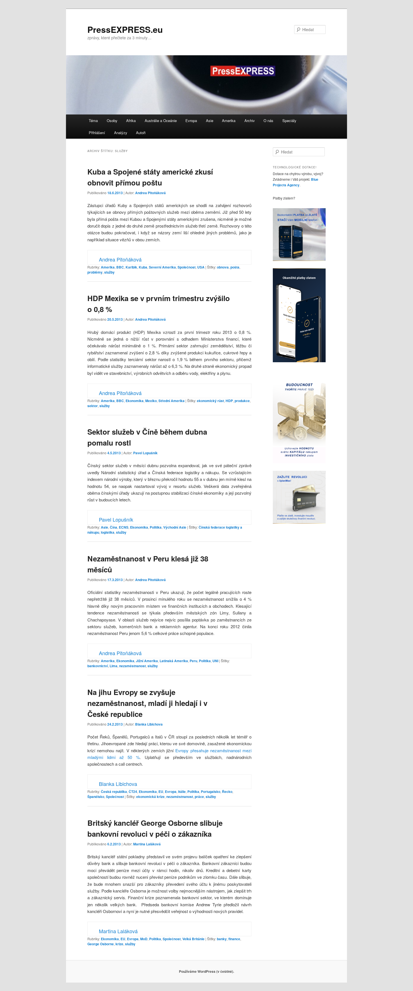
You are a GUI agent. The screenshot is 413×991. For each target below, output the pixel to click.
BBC (120, 267)
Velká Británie (193, 938)
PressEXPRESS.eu (125, 29)
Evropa (191, 120)
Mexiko (151, 400)
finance (234, 938)
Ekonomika (135, 400)
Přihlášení (97, 132)
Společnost (187, 267)
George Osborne (100, 943)
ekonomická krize (150, 796)
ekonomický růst (210, 400)
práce (199, 796)
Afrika (131, 120)
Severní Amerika (162, 267)
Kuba (143, 267)
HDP (229, 400)
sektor (92, 405)
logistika (107, 532)
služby (109, 272)
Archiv (249, 120)
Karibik (131, 267)
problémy (95, 272)
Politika (156, 527)
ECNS (123, 527)
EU (160, 791)
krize (119, 943)
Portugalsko (210, 791)
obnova (223, 267)
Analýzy (120, 132)
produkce (242, 400)
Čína (113, 527)
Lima (113, 665)
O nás (268, 120)
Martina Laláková (147, 844)
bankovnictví (97, 665)
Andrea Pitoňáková (150, 192)
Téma (93, 120)
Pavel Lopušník (145, 452)
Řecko (227, 791)
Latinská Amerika (174, 660)
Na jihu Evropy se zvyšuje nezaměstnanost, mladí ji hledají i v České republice (147, 703)
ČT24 (133, 791)
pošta (234, 267)
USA (201, 267)
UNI (215, 660)
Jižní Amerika (147, 660)
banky (222, 938)
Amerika (228, 120)
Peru (193, 660)
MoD (144, 938)
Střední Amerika (171, 400)
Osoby (112, 120)
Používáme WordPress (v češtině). (206, 971)
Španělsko (95, 796)
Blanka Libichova (149, 724)
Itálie (182, 791)
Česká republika (114, 791)
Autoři (141, 132)
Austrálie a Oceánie (161, 120)
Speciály (289, 120)
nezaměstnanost (132, 665)
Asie (209, 120)
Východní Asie (174, 527)
